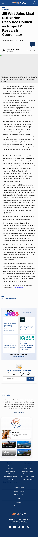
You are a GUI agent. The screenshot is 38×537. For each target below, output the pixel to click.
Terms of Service (19, 506)
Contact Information (18, 491)
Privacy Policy (14, 522)
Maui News (6, 9)
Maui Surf (10, 468)
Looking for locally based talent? (19, 355)
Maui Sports (27, 468)
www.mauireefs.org (17, 287)
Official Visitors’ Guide (28, 479)
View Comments (19, 412)
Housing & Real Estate (10, 476)
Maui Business (28, 463)
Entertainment (28, 465)
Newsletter (19, 502)
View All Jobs (26, 312)
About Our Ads (23, 522)
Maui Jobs (10, 479)
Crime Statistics (10, 471)
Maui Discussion (10, 474)
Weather (10, 465)
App (19, 498)
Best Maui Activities (27, 471)
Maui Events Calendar (27, 476)
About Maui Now (19, 487)
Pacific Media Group (24, 519)
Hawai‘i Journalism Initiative (10, 482)
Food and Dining (27, 474)
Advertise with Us (19, 495)
